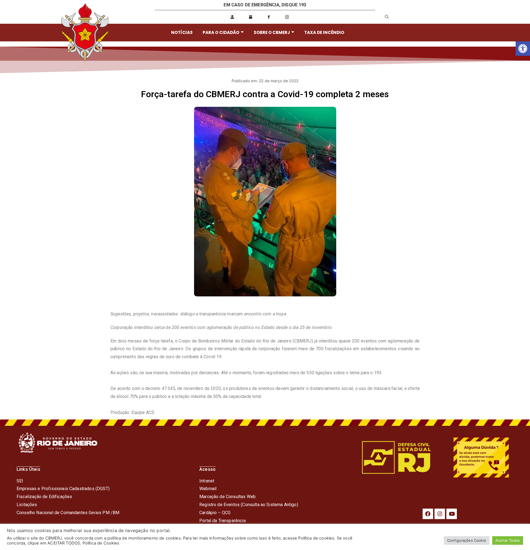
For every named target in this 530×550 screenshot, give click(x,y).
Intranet (206, 480)
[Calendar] (250, 16)
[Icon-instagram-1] (287, 16)
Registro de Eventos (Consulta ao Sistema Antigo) (248, 504)
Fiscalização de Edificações (44, 496)
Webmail (207, 488)
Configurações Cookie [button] (466, 540)
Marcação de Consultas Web (227, 496)
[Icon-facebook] (268, 16)
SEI (20, 480)
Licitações (27, 504)
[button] (523, 48)
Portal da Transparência (222, 520)
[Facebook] (428, 514)
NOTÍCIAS (182, 32)
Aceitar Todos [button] (507, 540)
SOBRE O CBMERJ (272, 32)
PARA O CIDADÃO (221, 32)
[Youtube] (451, 514)
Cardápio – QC (213, 512)
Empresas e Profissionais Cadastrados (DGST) (63, 488)
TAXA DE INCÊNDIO (324, 32)
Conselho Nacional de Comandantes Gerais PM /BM (68, 512)
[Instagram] (439, 514)
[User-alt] (232, 16)
